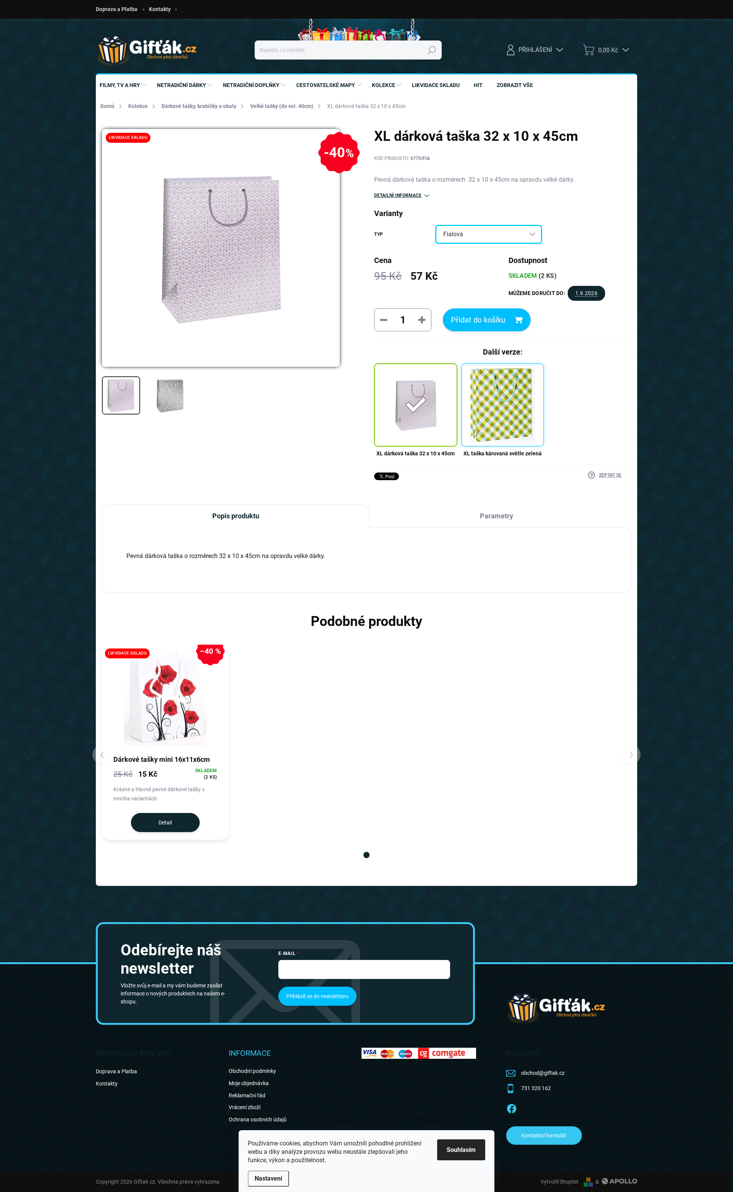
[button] (366, 855)
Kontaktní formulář (544, 1135)
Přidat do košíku (478, 319)
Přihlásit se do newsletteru (317, 996)
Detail (165, 822)
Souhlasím (461, 1149)
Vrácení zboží (244, 1107)
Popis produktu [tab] (235, 516)
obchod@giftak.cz (543, 1073)
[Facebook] (511, 1107)
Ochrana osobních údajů (258, 1119)
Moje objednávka (249, 1083)
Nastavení (268, 1178)
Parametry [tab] (496, 516)
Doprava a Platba (116, 9)
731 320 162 (536, 1088)
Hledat (431, 50)
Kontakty (160, 9)
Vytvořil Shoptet (559, 1182)
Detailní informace (397, 195)
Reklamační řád (247, 1095)
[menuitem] (124, 85)
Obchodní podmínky (252, 1071)
